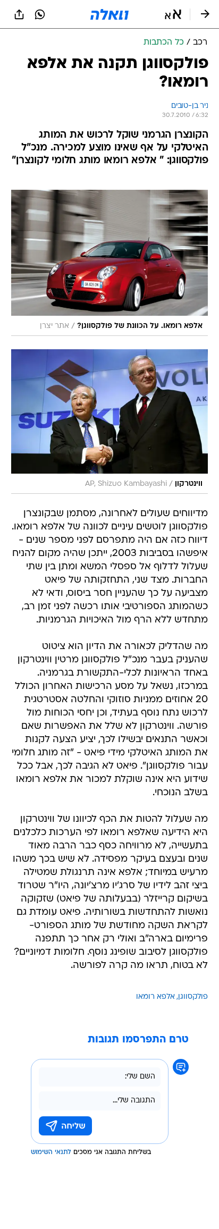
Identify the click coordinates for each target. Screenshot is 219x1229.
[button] (173, 14)
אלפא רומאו (155, 997)
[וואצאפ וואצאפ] (40, 14)
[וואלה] (109, 14)
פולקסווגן (193, 997)
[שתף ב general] (19, 14)
